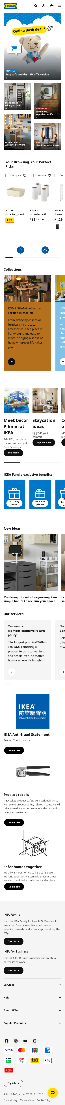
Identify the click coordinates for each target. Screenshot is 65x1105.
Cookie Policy (44, 1100)
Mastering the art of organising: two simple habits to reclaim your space (30, 599)
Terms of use (27, 1100)
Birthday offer (14, 503)
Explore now (44, 442)
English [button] (11, 1083)
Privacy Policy (10, 1100)
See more (13, 452)
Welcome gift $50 (40, 503)
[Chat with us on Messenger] (53, 1093)
